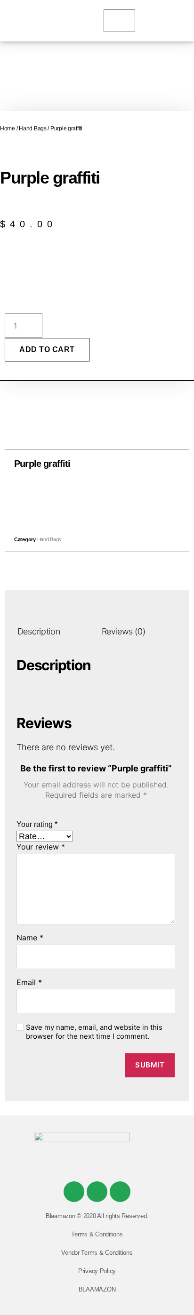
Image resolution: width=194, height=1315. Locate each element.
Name (29, 938)
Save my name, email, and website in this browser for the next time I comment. (94, 1032)
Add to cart (47, 349)
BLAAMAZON (97, 1289)
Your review (40, 847)
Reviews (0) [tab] (124, 631)
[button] (76, 500)
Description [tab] (38, 631)
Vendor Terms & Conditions (96, 1252)
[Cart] (119, 20)
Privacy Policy (97, 1271)
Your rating (36, 824)
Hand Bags (33, 128)
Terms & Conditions (96, 1234)
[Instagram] (120, 1191)
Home (7, 128)
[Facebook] (74, 1191)
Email (29, 982)
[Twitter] (97, 1191)
